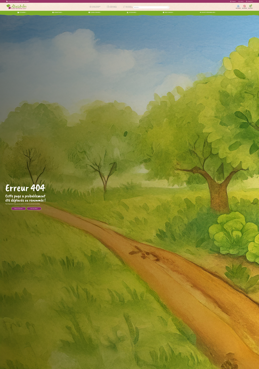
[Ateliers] (239, 1)
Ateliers (241, 1)
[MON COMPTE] (238, 6)
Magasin (234, 1)
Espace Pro (250, 1)
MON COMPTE (238, 8)
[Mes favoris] (244, 6)
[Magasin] (231, 1)
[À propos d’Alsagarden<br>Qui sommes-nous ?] (90, 7)
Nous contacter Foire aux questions (129, 7)
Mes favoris (244, 8)
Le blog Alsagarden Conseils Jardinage (113, 7)
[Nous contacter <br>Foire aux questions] (124, 7)
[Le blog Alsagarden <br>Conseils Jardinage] (108, 7)
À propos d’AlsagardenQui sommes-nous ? (96, 7)
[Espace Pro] (246, 1)
